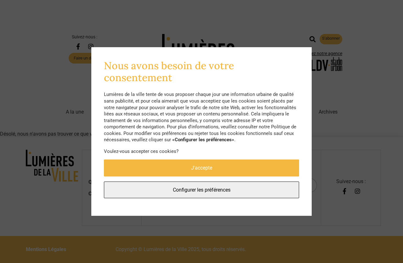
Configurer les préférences (201, 190)
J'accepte (201, 168)
